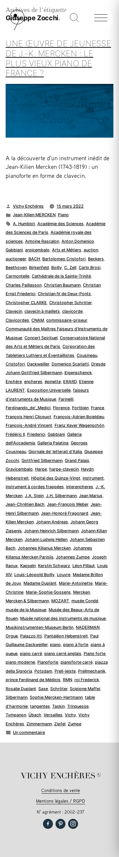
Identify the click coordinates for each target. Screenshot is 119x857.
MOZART (60, 600)
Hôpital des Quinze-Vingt (55, 478)
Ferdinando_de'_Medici (28, 407)
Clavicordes (17, 320)
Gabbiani (56, 434)
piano (55, 644)
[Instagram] (73, 824)
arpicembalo (37, 249)
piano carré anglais (62, 653)
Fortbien (80, 407)
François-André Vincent (29, 425)
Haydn (87, 469)
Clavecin (14, 311)
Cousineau (87, 355)
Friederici (36, 434)
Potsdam (43, 671)
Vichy (70, 714)
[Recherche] (74, 18)
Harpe (41, 469)
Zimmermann (39, 723)
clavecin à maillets (42, 311)
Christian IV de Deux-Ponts (64, 293)
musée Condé (84, 600)
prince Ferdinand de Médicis (33, 679)
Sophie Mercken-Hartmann (56, 697)
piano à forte (75, 644)
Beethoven (16, 267)
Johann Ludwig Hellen (46, 539)
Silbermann (16, 697)
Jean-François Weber (67, 504)
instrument (93, 478)
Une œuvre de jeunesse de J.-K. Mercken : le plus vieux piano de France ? (58, 58)
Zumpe (74, 723)
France (97, 407)
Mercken (81, 592)
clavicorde (72, 311)
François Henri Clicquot (28, 416)
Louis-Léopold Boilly (34, 574)
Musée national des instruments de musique (63, 618)
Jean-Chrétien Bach (25, 504)
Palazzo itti (31, 635)
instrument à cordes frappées (35, 486)
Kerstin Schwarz (54, 565)
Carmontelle (17, 276)
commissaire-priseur (66, 320)
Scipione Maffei (85, 688)
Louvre (63, 574)
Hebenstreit (17, 478)
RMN (67, 679)
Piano (63, 214)
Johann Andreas (52, 521)
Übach (34, 714)
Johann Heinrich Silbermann (51, 530)
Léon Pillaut (83, 565)
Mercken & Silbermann (27, 600)
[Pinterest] (60, 824)
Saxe (43, 688)
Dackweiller (38, 364)
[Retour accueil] (17, 28)
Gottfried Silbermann (41, 460)
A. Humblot (24, 223)
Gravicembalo (19, 469)
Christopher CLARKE (26, 302)
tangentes (40, 706)
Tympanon (16, 714)
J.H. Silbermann (61, 495)
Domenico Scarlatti (70, 364)
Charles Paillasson (24, 285)
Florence (61, 407)
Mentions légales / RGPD (60, 801)
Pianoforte (47, 662)
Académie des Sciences (60, 223)
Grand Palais (77, 460)
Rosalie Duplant (21, 688)
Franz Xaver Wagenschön (79, 425)
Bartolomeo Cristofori (64, 258)
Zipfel (59, 723)
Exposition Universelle (49, 390)
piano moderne (20, 662)
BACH (34, 258)
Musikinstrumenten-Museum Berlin (39, 627)
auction (91, 249)
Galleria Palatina (52, 442)
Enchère (14, 381)
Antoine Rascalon (42, 241)
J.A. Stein (34, 495)
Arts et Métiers (66, 249)
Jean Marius (90, 495)
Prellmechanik (91, 671)
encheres (33, 381)
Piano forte (94, 653)
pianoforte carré (76, 662)
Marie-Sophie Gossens (48, 592)
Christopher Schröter (70, 302)
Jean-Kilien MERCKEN (34, 214)
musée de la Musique (26, 609)
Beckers (96, 258)
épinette (53, 381)
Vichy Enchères (28, 206)
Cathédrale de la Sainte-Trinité (61, 276)
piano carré (31, 653)
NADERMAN (87, 627)
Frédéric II (15, 434)
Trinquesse (78, 706)
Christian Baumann (62, 285)
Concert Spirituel (41, 337)
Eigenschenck (78, 372)
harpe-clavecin (64, 469)
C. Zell (70, 267)
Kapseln (28, 565)
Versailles (53, 714)
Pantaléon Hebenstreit (66, 635)
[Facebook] (48, 824)
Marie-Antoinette (76, 583)
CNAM (37, 320)
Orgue (12, 635)
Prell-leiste (65, 671)
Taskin (58, 706)
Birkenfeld (39, 267)
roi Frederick (86, 679)
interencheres (79, 486)
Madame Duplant (40, 583)
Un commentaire (29, 732)
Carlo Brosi (89, 267)
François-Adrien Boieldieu (79, 416)
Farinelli (66, 399)
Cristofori (15, 364)
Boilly (56, 267)
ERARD (70, 381)
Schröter (58, 688)
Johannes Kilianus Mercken (44, 548)
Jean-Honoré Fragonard (64, 513)
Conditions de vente (60, 790)
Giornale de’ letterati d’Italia (55, 451)
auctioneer (16, 258)
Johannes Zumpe (73, 557)
